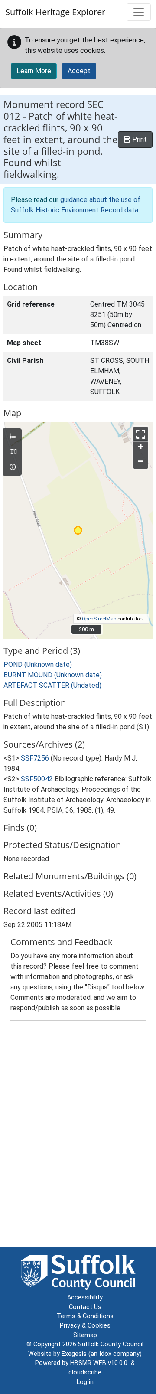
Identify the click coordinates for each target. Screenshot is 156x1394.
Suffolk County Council (110, 1344)
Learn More (33, 71)
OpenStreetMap (99, 619)
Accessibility (85, 1297)
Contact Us (85, 1307)
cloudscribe (84, 1372)
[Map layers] (12, 436)
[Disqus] (78, 1136)
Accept (79, 71)
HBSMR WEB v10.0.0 (100, 1363)
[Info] (12, 467)
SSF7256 (35, 758)
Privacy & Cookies (85, 1325)
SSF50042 (37, 779)
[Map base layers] (12, 452)
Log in (85, 1382)
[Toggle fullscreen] (140, 434)
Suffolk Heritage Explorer (55, 12)
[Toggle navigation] (139, 12)
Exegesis (74, 1354)
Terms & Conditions (85, 1316)
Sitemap (85, 1335)
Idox (105, 1354)
